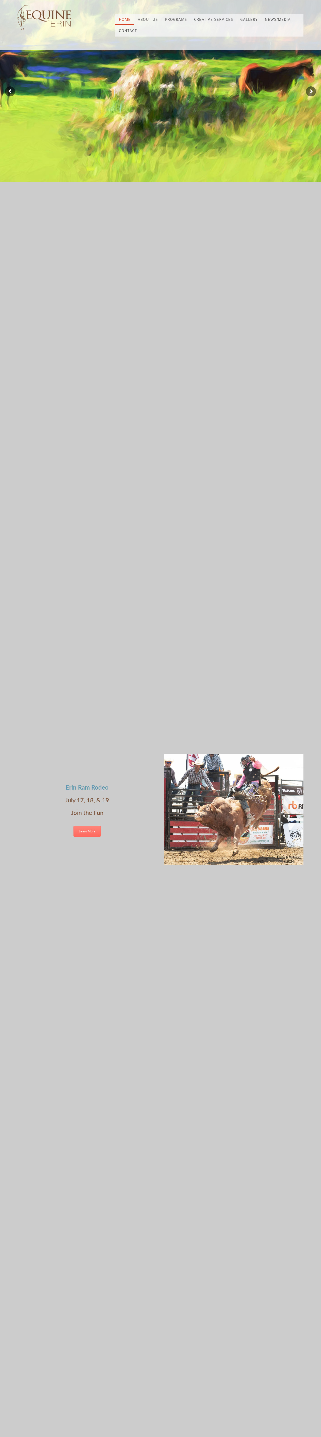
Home (125, 20)
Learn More (87, 831)
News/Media (278, 20)
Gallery (249, 20)
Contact (128, 31)
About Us (148, 20)
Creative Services (213, 20)
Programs (176, 20)
